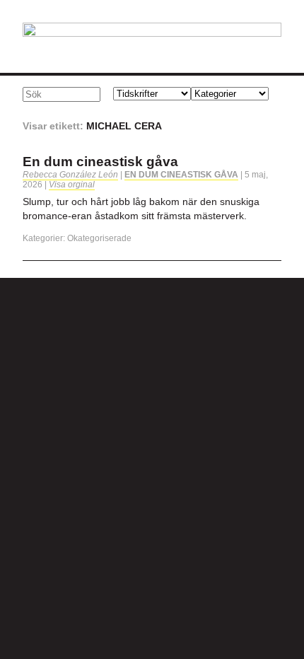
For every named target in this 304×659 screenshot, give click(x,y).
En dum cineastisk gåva (100, 161)
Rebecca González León (70, 175)
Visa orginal (72, 184)
